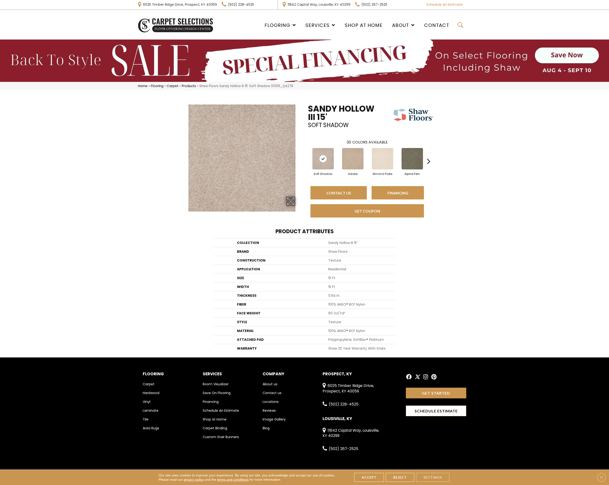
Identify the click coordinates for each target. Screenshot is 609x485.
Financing (398, 193)
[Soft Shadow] (323, 159)
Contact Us (338, 193)
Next (428, 154)
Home (142, 86)
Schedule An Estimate (444, 4)
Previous (305, 154)
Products (189, 86)
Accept (369, 477)
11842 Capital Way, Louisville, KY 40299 (319, 4)
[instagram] (425, 377)
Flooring (157, 86)
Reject (400, 477)
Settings (432, 477)
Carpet (172, 86)
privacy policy (194, 479)
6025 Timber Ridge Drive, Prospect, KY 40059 (180, 4)
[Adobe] (353, 159)
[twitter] (417, 377)
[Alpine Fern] (412, 159)
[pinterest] (434, 377)
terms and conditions (233, 479)
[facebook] (409, 377)
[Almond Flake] (382, 159)
